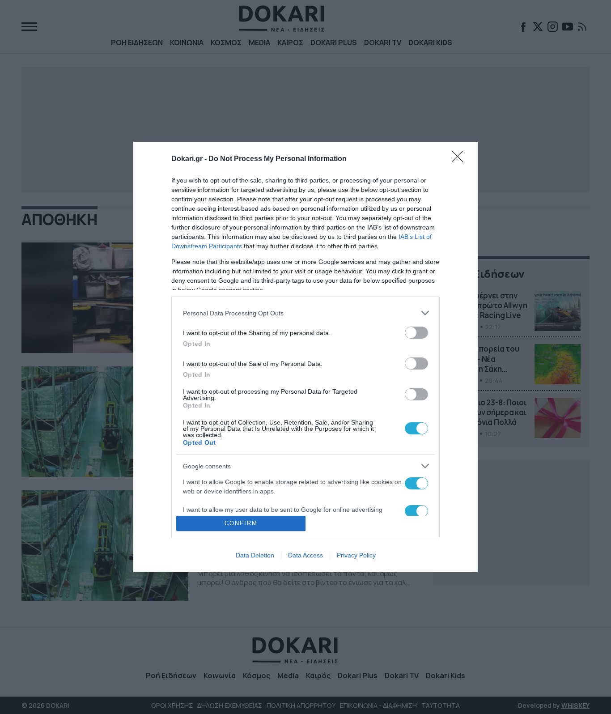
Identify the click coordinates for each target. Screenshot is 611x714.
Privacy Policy (356, 555)
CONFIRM (241, 523)
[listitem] (305, 313)
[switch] (416, 333)
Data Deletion (255, 555)
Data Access (305, 555)
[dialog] (305, 357)
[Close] (460, 159)
